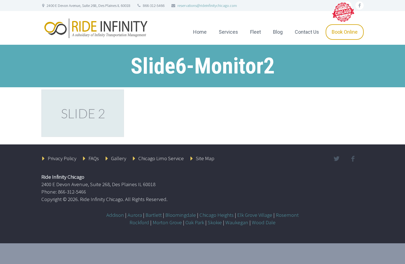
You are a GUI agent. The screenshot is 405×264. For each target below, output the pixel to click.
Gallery (118, 158)
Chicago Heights (216, 215)
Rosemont (287, 215)
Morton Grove (167, 222)
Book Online (345, 32)
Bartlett (153, 215)
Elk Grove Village (254, 215)
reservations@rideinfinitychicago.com (207, 5)
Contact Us (307, 32)
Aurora (135, 215)
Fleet (255, 32)
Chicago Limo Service (161, 158)
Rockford (139, 222)
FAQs (93, 158)
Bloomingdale (180, 215)
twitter (336, 159)
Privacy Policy (62, 158)
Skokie (215, 222)
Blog (278, 32)
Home (200, 32)
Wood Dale (264, 222)
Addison (115, 215)
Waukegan (236, 222)
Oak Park (194, 222)
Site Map (205, 158)
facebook (359, 5)
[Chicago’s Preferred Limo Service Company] (343, 11)
